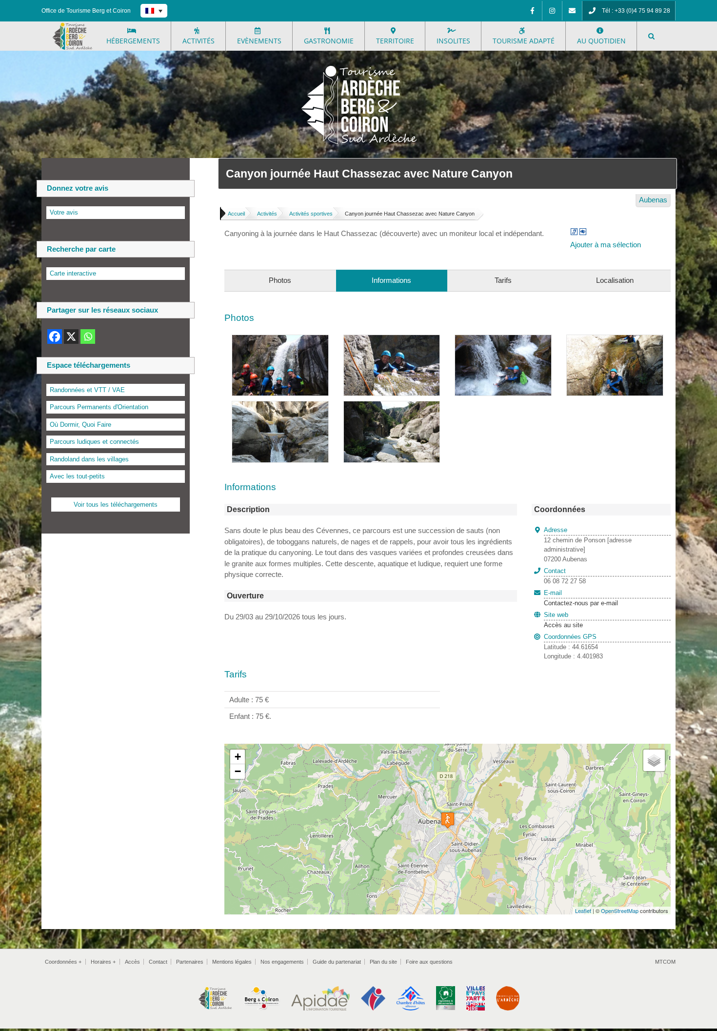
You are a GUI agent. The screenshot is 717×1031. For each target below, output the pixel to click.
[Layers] (654, 760)
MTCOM (665, 962)
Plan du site (383, 962)
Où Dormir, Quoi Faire (80, 424)
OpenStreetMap (619, 910)
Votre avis (64, 212)
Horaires (103, 962)
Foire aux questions (429, 962)
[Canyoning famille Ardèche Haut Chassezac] (392, 340)
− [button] (238, 771)
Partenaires (189, 962)
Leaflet (583, 910)
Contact (158, 962)
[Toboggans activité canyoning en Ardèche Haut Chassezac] (280, 406)
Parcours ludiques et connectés (94, 441)
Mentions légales (232, 962)
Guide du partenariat (337, 962)
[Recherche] (651, 36)
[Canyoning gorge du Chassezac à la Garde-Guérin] (392, 406)
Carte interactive (73, 273)
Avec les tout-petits (77, 476)
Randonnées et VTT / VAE (87, 390)
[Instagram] (552, 10)
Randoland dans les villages (89, 459)
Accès (132, 962)
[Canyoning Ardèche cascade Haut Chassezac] (280, 340)
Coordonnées (63, 962)
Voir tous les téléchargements (116, 504)
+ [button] (238, 757)
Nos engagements (282, 962)
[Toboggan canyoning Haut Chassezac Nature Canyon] (615, 340)
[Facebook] (532, 10)
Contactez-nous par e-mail (581, 598)
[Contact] (572, 10)
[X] (71, 336)
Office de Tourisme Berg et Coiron (86, 10)
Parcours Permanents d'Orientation (99, 407)
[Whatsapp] (87, 336)
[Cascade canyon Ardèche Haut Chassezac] (503, 340)
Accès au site (563, 625)
